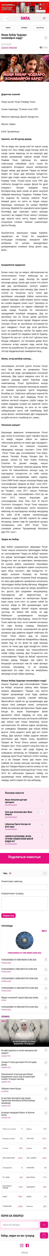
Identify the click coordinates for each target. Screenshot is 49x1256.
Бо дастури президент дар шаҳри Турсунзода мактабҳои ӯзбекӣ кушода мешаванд (18, 1100)
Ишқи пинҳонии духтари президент (16, 800)
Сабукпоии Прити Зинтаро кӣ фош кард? (18, 825)
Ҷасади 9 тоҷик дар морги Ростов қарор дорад (19, 1063)
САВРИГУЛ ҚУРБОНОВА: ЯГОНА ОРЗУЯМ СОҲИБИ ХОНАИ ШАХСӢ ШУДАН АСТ (19, 838)
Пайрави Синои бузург (11, 1088)
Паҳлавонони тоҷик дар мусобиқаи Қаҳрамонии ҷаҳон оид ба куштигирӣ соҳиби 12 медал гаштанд (18, 1076)
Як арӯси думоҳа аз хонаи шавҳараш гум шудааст (19, 1051)
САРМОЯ (24, 28)
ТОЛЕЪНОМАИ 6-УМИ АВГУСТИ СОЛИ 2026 (19, 969)
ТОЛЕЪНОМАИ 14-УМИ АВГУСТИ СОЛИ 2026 (19, 1007)
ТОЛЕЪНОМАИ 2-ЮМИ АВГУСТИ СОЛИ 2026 (19, 978)
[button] (44, 18)
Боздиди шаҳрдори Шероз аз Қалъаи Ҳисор (17, 1113)
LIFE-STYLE (40, 28)
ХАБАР (8, 28)
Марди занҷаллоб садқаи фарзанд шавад (19, 997)
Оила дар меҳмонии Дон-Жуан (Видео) (18, 813)
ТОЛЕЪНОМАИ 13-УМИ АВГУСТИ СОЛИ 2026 (19, 988)
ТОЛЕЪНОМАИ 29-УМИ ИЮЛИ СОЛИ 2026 (18, 959)
